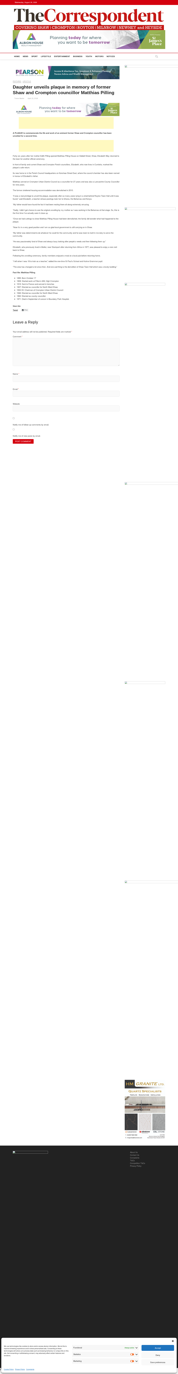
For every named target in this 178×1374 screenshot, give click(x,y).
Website (16, 403)
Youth (89, 56)
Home (17, 56)
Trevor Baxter (19, 98)
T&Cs (132, 1160)
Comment (18, 336)
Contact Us (134, 1155)
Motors (99, 56)
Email (16, 389)
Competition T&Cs (137, 1163)
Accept (158, 1348)
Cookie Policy (9, 1369)
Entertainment (62, 56)
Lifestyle (46, 56)
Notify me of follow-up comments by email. (31, 424)
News (25, 56)
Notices (111, 56)
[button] (172, 1341)
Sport (34, 56)
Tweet (15, 310)
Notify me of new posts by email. (27, 435)
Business (77, 56)
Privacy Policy (20, 1369)
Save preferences (157, 1362)
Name (16, 373)
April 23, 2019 (32, 98)
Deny (158, 1355)
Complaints (30, 1369)
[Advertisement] (66, 123)
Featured (17, 81)
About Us (134, 1152)
